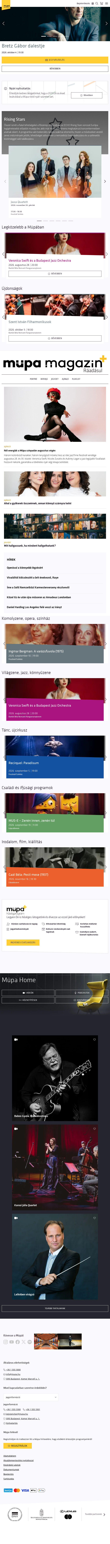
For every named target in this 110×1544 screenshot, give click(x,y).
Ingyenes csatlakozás (23, 942)
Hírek (11, 559)
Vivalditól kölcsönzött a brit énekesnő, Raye (32, 577)
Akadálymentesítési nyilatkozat (18, 1460)
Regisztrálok (19, 1445)
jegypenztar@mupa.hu (17, 1414)
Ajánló (65, 379)
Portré (33, 379)
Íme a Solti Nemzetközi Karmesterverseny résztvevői (38, 587)
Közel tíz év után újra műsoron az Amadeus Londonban (39, 597)
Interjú (44, 379)
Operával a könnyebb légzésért (25, 567)
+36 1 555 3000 (13, 1369)
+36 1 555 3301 (33, 1409)
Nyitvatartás (12, 1423)
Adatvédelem (9, 1456)
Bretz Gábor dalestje (23, 46)
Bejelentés (8, 1474)
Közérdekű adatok (11, 1465)
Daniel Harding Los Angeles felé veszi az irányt (34, 607)
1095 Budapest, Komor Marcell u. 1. (23, 1378)
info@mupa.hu (13, 1374)
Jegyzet (54, 379)
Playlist (76, 379)
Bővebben (55, 68)
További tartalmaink (55, 1308)
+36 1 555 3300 (13, 1409)
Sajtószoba (8, 1479)
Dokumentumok (11, 1469)
